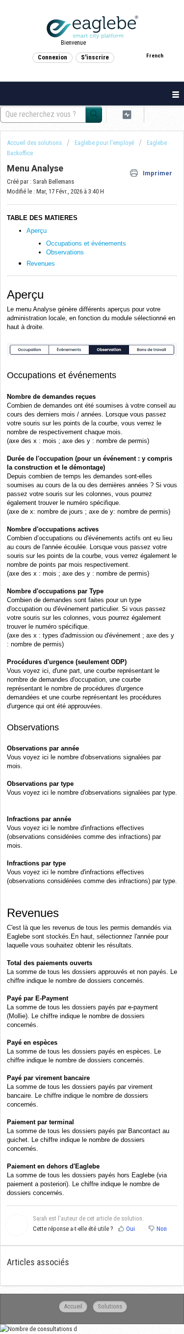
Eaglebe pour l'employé (104, 142)
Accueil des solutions (35, 142)
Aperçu (37, 230)
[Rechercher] (94, 114)
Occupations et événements (86, 243)
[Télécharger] (74, 676)
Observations (65, 252)
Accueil (73, 1306)
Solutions (110, 1306)
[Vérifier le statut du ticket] (126, 114)
